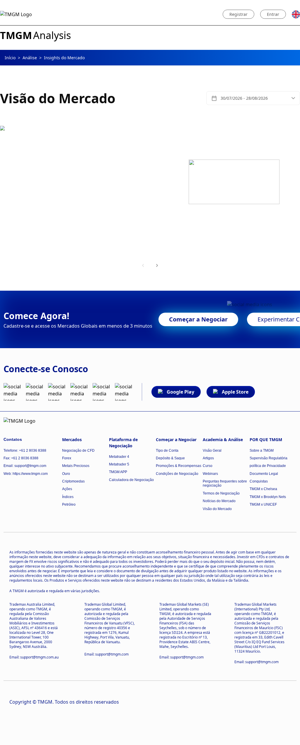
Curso (207, 466)
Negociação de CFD (78, 450)
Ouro (66, 474)
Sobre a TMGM (262, 450)
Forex (66, 458)
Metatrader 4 (119, 457)
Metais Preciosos (75, 466)
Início (10, 57)
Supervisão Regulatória (268, 458)
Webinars (210, 474)
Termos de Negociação (221, 493)
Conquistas (259, 481)
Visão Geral (212, 450)
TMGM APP (118, 472)
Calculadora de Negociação (131, 480)
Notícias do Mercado (219, 501)
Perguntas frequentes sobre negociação (225, 483)
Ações (67, 489)
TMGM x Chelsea (263, 489)
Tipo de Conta (167, 450)
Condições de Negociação (177, 474)
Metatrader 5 (119, 464)
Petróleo (69, 504)
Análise (30, 57)
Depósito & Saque (170, 458)
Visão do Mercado (217, 509)
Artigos (208, 458)
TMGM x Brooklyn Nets (268, 497)
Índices (68, 497)
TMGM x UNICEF (263, 504)
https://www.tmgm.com (30, 474)
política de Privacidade (268, 466)
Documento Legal (264, 474)
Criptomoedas (73, 481)
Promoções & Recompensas (178, 466)
